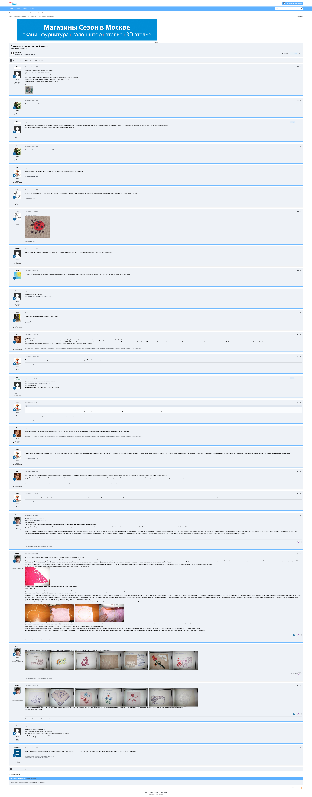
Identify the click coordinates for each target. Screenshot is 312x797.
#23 (300, 685)
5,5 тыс (18, 283)
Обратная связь (154, 792)
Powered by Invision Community (156, 794)
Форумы (11, 12)
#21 (300, 553)
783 (18, 739)
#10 (300, 291)
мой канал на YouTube (29, 757)
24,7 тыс (18, 82)
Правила (18, 8)
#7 (300, 211)
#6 (300, 189)
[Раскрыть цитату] (26, 406)
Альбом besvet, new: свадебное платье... (36, 520)
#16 (300, 428)
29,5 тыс (18, 761)
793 (18, 181)
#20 (300, 515)
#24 (300, 726)
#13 (300, 356)
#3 (300, 122)
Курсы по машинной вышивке (31, 176)
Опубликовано (31, 66)
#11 (300, 312)
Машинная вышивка (29, 54)
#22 (300, 646)
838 (18, 528)
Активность (25, 8)
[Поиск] (301, 8)
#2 (300, 100)
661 (18, 203)
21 (18, 113)
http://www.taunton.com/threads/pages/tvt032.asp (38, 296)
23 (18, 262)
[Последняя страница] (30, 60)
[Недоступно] (29, 89)
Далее (26, 60)
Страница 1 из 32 (38, 60)
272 (18, 326)
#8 (300, 248)
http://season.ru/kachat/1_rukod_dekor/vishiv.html (38, 383)
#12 (300, 334)
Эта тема (295, 8)
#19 (300, 493)
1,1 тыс (18, 347)
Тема (146, 792)
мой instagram (38, 757)
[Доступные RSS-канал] (301, 788)
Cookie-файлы (163, 792)
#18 (300, 471)
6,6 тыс (18, 304)
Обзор (11, 8)
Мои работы (27, 322)
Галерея (17, 12)
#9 (300, 270)
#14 (300, 378)
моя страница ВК (44, 757)
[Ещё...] (298, 67)
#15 (300, 402)
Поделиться (285, 53)
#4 (300, 146)
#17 (300, 449)
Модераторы (24, 12)
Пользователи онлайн (34, 12)
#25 (300, 747)
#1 (300, 66)
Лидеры (43, 12)
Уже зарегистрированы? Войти (294, 3)
